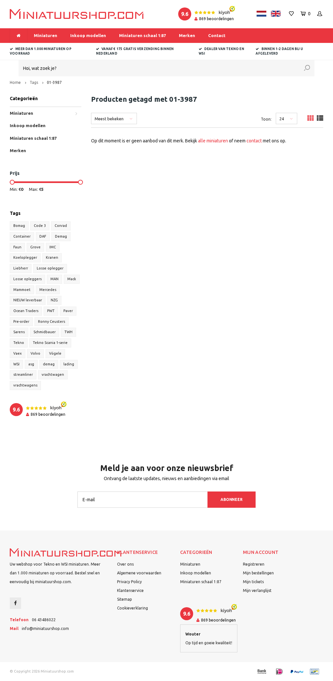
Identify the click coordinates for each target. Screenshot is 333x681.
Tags (34, 82)
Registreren (253, 564)
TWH (68, 332)
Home (15, 82)
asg (31, 364)
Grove (35, 247)
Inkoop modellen (88, 35)
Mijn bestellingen (258, 573)
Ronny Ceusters (51, 321)
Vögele (55, 353)
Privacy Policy (129, 582)
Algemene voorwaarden (139, 573)
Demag (61, 236)
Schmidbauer (44, 332)
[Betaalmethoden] (262, 671)
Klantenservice (130, 590)
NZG (54, 300)
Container (22, 236)
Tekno (18, 343)
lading (68, 364)
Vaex (17, 353)
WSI (16, 364)
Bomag (19, 226)
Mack (71, 279)
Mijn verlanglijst (257, 590)
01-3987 (54, 82)
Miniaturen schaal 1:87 (142, 35)
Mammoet (22, 290)
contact (254, 140)
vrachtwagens (25, 385)
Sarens (19, 332)
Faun (17, 247)
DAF (42, 236)
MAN (54, 279)
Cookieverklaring (132, 608)
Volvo (35, 353)
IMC (52, 247)
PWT (51, 311)
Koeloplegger (25, 257)
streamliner (23, 374)
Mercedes (47, 290)
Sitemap (124, 599)
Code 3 (40, 226)
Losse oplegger (50, 268)
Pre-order (21, 321)
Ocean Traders (25, 311)
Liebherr (20, 268)
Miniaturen (45, 35)
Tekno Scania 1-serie (50, 343)
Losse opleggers (27, 279)
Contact (216, 35)
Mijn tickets (253, 582)
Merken (187, 35)
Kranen (52, 257)
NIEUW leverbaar (27, 300)
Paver (68, 311)
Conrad (61, 226)
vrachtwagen (53, 374)
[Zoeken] (307, 68)
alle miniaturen (213, 140)
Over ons (125, 564)
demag (49, 364)
